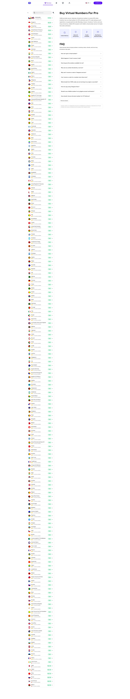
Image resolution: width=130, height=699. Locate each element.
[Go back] (28, 13)
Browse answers (64, 100)
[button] (81, 53)
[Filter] (53, 13)
